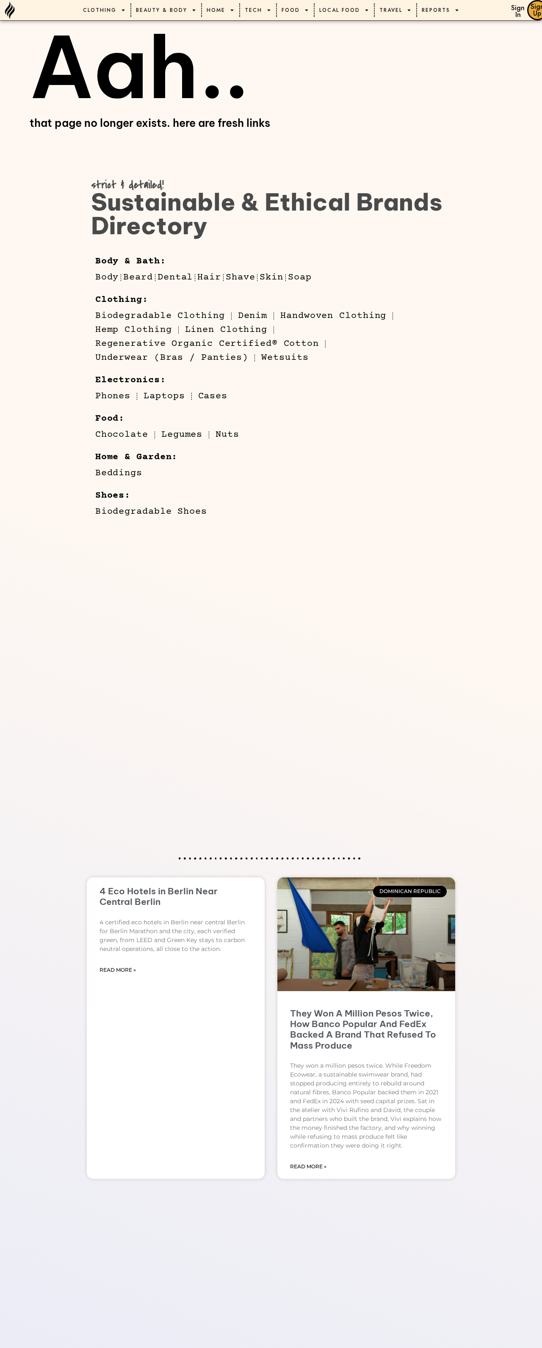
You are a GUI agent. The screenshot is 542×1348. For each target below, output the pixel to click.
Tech (253, 10)
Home (216, 10)
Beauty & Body (161, 10)
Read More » (118, 970)
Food (291, 10)
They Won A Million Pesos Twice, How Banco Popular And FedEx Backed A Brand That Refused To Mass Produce (363, 1029)
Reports (436, 10)
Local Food (339, 10)
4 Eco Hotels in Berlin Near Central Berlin (159, 896)
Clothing (99, 10)
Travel (390, 10)
